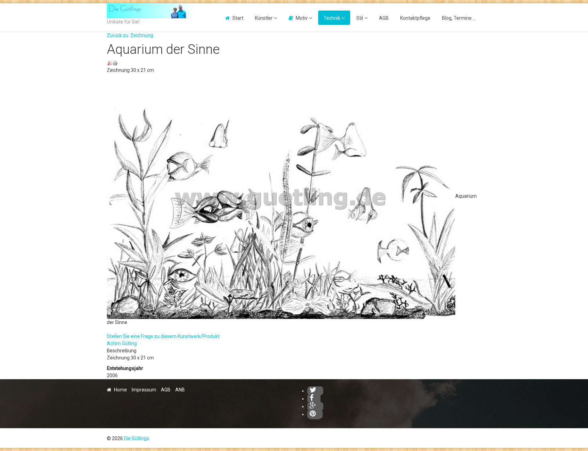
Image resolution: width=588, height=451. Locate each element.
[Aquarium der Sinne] (281, 196)
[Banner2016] (150, 10)
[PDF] (109, 63)
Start (237, 18)
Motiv (302, 18)
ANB (180, 389)
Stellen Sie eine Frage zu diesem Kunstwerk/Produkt (163, 336)
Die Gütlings (136, 438)
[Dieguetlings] (315, 391)
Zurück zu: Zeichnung (130, 35)
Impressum (144, 389)
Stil (359, 18)
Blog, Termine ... (459, 18)
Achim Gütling (122, 343)
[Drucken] (115, 63)
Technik (332, 18)
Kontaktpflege (415, 18)
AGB (384, 18)
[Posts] (315, 406)
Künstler (264, 18)
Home (120, 389)
